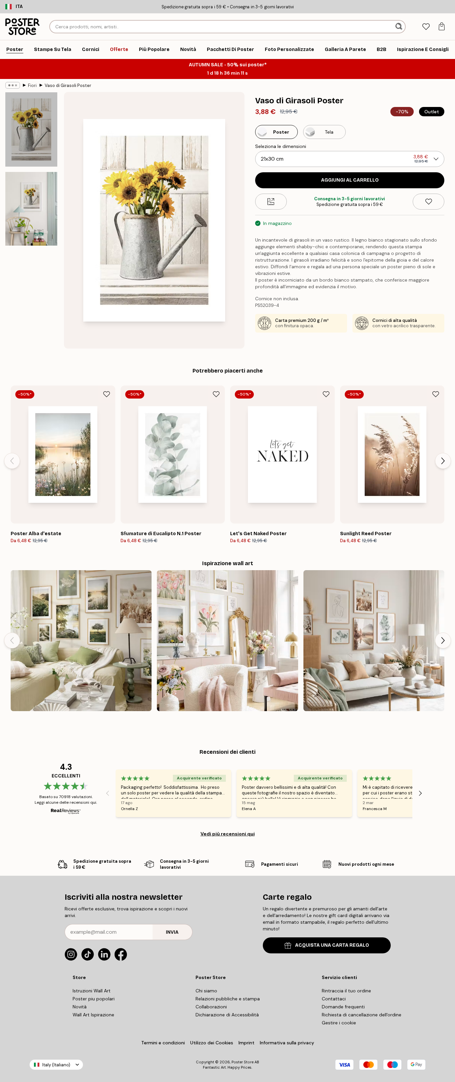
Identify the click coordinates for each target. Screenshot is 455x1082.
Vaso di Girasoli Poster (68, 85)
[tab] (426, 27)
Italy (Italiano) (56, 1065)
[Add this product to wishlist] (428, 202)
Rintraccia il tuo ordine (346, 991)
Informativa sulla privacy (287, 1043)
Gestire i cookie (339, 1023)
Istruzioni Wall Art (92, 991)
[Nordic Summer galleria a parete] (81, 640)
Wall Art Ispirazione (93, 1015)
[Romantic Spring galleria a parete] (227, 640)
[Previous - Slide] (12, 461)
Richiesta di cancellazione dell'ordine (361, 1015)
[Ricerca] (399, 26)
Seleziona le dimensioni (280, 146)
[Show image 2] (31, 209)
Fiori (32, 85)
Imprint (246, 1043)
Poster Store (242, 1062)
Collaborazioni (211, 1007)
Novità (80, 1007)
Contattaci (334, 999)
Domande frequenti (343, 1007)
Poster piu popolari (94, 999)
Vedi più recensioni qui (228, 834)
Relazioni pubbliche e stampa (228, 999)
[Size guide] (271, 202)
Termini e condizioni (163, 1043)
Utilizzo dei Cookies (211, 1043)
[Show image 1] (31, 129)
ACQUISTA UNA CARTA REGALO (332, 945)
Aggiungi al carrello (350, 180)
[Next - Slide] (443, 461)
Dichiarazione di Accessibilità (227, 1015)
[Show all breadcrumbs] (12, 85)
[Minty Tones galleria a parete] (373, 640)
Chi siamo (206, 991)
